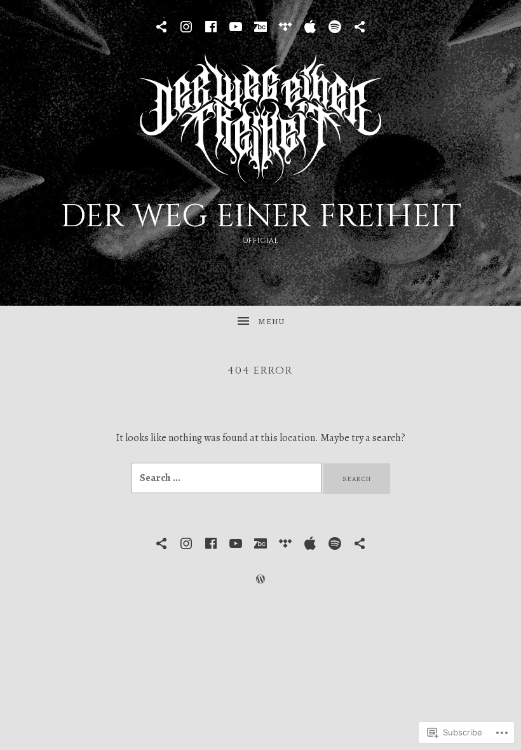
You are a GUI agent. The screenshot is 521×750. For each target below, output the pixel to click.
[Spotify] (334, 26)
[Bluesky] (359, 26)
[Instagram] (186, 26)
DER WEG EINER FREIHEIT (260, 216)
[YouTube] (235, 26)
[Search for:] (227, 478)
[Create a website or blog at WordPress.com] (260, 580)
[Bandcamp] (260, 26)
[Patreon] (161, 26)
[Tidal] (285, 26)
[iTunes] (310, 26)
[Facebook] (211, 26)
